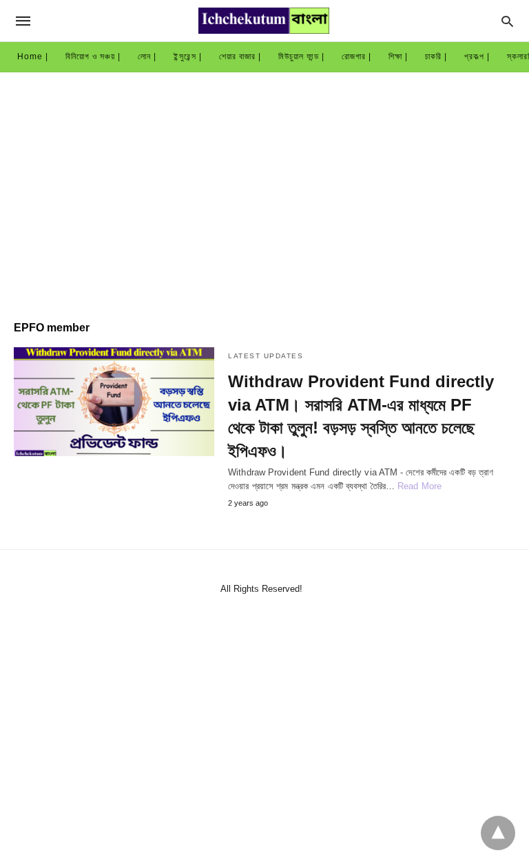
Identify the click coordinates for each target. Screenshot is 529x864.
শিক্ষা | (398, 56)
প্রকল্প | (477, 56)
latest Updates (265, 356)
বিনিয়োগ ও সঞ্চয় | (93, 56)
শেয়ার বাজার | (240, 56)
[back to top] (498, 833)
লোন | (147, 56)
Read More (419, 486)
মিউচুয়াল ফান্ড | (301, 56)
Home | (32, 56)
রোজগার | (356, 56)
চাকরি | (436, 56)
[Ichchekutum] (263, 21)
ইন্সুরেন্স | (188, 56)
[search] (507, 21)
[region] (264, 189)
